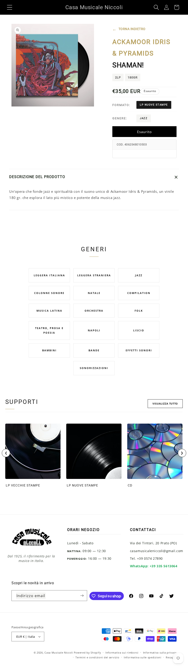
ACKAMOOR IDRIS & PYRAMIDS (141, 47)
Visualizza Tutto (165, 403)
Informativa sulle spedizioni (142, 657)
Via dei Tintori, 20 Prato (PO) (153, 543)
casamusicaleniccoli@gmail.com (156, 551)
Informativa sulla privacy (160, 652)
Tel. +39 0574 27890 (146, 558)
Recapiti (171, 657)
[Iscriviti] (82, 595)
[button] (9, 7)
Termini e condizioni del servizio (97, 657)
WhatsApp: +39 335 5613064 (153, 566)
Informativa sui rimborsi (121, 652)
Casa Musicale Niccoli (58, 652)
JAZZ (143, 118)
